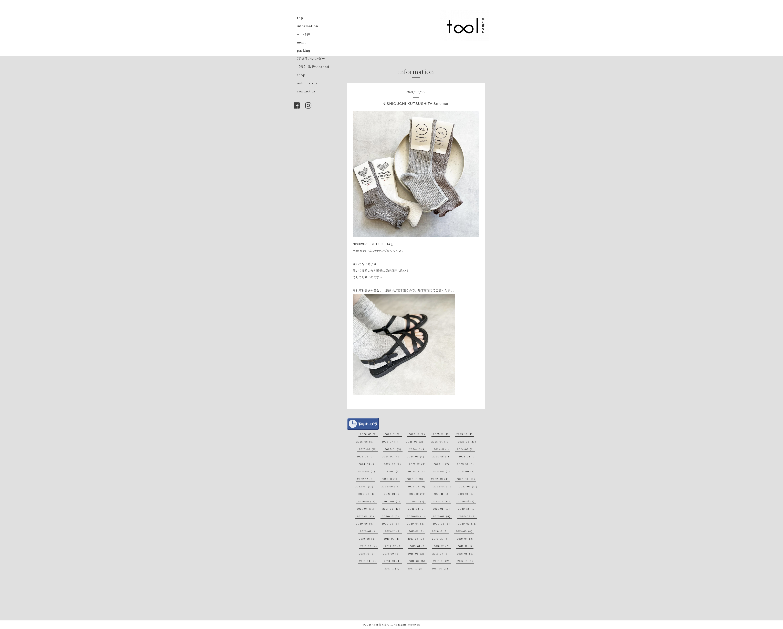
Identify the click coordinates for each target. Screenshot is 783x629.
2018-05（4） (466, 553)
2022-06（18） (391, 486)
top (300, 18)
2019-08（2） (368, 538)
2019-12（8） (393, 531)
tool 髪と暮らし (382, 624)
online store (307, 83)
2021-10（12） (467, 493)
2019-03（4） (369, 546)
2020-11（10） (366, 516)
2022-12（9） (366, 478)
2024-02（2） (393, 464)
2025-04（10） (441, 441)
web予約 (304, 34)
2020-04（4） (416, 523)
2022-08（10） (466, 478)
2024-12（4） (418, 449)
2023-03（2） (417, 471)
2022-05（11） (417, 486)
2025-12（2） (417, 434)
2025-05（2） (415, 441)
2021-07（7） (417, 501)
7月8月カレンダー (311, 59)
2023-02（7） (442, 471)
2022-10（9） (416, 478)
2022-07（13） (365, 486)
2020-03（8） (441, 523)
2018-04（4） (368, 560)
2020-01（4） (369, 531)
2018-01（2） (442, 560)
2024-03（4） (367, 464)
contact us (306, 91)
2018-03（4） (393, 560)
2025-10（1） (465, 434)
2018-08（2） (417, 553)
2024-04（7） (468, 456)
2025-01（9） (394, 449)
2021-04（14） (366, 508)
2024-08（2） (366, 456)
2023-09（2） (367, 471)
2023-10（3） (466, 464)
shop (301, 75)
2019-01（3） (418, 546)
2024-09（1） (466, 449)
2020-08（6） (442, 516)
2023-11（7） (442, 464)
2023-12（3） (418, 464)
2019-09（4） (465, 531)
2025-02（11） (368, 449)
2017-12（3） (465, 560)
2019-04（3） (466, 538)
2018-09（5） (392, 553)
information (307, 26)
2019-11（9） (417, 531)
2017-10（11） (416, 568)
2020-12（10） (467, 508)
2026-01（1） (393, 434)
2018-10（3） (367, 553)
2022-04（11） (442, 486)
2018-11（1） (465, 546)
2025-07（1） (390, 441)
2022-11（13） (391, 478)
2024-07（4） (391, 456)
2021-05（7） (467, 501)
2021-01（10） (442, 508)
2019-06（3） (416, 538)
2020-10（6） (391, 516)
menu (301, 42)
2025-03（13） (467, 441)
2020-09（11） (416, 516)
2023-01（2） (467, 471)
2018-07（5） (441, 553)
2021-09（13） (367, 501)
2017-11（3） (392, 568)
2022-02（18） (367, 493)
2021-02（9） (417, 508)
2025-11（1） (441, 434)
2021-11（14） (442, 493)
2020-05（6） (391, 523)
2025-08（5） (365, 441)
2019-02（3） (394, 546)
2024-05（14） (442, 456)
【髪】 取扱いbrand (313, 67)
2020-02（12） (468, 523)
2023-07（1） (392, 471)
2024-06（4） (416, 456)
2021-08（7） (392, 501)
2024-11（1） (442, 449)
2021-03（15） (391, 508)
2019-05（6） (441, 538)
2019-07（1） (392, 538)
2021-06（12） (441, 501)
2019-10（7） (440, 531)
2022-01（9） (393, 493)
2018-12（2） (442, 546)
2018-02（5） (418, 560)
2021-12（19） (418, 493)
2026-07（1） (369, 434)
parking (303, 50)
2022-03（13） (469, 486)
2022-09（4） (440, 478)
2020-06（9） (365, 523)
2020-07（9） (467, 516)
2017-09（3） (440, 568)
